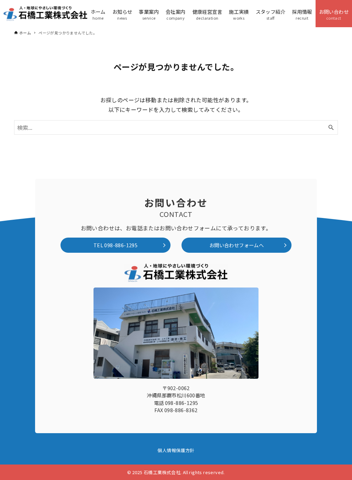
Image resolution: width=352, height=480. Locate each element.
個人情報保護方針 (175, 450)
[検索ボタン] (331, 127)
